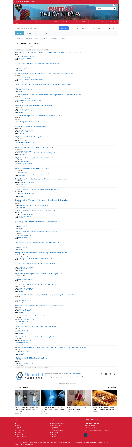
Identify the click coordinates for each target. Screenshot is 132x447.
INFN (22, 184)
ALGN (21, 67)
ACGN (21, 320)
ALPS (24, 351)
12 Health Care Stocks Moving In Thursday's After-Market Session (37, 189)
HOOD (32, 56)
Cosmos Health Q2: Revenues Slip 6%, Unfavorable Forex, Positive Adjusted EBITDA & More (45, 295)
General (29, 300)
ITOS (28, 246)
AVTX (21, 267)
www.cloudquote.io (75, 373)
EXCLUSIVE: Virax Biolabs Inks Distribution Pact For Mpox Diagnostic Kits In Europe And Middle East (48, 95)
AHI (21, 341)
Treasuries (63, 38)
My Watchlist (97, 28)
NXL (31, 151)
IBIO (28, 256)
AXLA (24, 267)
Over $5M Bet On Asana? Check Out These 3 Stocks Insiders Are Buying (38, 242)
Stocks (29, 33)
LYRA (30, 290)
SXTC (23, 321)
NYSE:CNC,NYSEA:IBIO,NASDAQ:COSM (42, 258)
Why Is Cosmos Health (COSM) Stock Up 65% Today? (32, 168)
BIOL (27, 235)
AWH (27, 341)
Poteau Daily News (29, 442)
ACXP (25, 320)
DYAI (32, 67)
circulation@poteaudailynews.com (99, 431)
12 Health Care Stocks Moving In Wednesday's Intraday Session (36, 232)
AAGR (21, 151)
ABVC (21, 351)
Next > (46, 49)
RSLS (26, 195)
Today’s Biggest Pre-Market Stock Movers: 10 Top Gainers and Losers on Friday (41, 179)
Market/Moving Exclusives (31, 79)
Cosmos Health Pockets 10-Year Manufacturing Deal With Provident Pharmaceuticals (43, 84)
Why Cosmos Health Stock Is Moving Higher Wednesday (33, 105)
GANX (28, 130)
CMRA (28, 267)
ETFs (37, 33)
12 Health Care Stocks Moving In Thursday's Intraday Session (35, 337)
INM (28, 225)
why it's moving (33, 111)
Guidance (20, 279)
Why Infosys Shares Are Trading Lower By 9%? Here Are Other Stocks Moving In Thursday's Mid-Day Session (51, 347)
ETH (28, 56)
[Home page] (66, 9)
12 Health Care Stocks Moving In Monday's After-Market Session (36, 210)
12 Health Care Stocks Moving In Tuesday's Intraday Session (35, 263)
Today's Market (22, 163)
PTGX (28, 309)
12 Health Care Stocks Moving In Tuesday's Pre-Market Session (36, 284)
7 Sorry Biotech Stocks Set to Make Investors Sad (31, 126)
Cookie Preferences (28, 444)
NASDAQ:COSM (26, 121)
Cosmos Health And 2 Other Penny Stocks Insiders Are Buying (35, 326)
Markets (19, 33)
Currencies (44, 38)
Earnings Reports (35, 121)
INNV (32, 214)
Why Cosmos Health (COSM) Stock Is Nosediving (31, 358)
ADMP (28, 320)
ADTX (32, 320)
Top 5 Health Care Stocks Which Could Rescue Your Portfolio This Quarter (39, 305)
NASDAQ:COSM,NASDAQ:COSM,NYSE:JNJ (36, 205)
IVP (30, 268)
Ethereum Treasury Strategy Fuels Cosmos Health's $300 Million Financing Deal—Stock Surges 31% (48, 53)
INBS (19, 195)
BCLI (21, 309)
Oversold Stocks (22, 311)
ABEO (21, 193)
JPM (19, 58)
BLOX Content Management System (92, 442)
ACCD (28, 183)
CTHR (25, 225)
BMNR (21, 56)
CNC (21, 256)
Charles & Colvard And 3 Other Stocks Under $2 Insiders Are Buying (37, 221)
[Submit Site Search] (114, 8)
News (36, 38)
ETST (25, 330)
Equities (30, 89)
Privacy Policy (71, 377)
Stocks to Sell (24, 132)
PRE (26, 216)
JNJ (24, 204)
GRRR (22, 353)
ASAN (21, 246)
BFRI (25, 235)
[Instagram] (114, 376)
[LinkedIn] (110, 376)
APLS (23, 341)
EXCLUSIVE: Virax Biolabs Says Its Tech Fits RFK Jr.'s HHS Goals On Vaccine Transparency (44, 74)
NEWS (25, 77)
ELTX (24, 68)
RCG (28, 330)
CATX (31, 235)
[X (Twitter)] (101, 376)
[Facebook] (106, 376)
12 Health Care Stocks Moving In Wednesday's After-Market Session (37, 63)
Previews (20, 142)
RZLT (27, 226)
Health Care (21, 79)
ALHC (25, 67)
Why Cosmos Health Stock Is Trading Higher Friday (32, 137)
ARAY (28, 193)
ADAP (25, 193)
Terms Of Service (82, 377)
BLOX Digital (107, 442)
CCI (19, 353)
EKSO (25, 214)
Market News (28, 58)
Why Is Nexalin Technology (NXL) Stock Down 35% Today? (34, 158)
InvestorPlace (22, 123)
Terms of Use (53, 442)
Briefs (19, 89)
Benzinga (21, 60)
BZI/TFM (20, 68)
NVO (19, 132)
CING (23, 237)
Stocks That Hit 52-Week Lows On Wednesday (30, 316)
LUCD (29, 216)
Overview (29, 38)
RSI (31, 309)
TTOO (19, 290)
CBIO (31, 351)
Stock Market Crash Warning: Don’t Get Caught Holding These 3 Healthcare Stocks (42, 200)
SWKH (19, 321)
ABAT (25, 183)
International (53, 38)
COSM (25, 56)
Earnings (20, 300)
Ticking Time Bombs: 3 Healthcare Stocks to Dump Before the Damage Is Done (41, 253)
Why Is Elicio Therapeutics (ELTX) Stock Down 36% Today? (34, 147)
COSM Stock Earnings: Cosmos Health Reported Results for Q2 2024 (37, 116)
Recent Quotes (81, 28)
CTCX (26, 321)
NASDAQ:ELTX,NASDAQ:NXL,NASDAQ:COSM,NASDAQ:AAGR (40, 153)
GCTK (28, 214)
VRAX (28, 77)
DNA (25, 130)
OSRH (27, 68)
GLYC (31, 130)
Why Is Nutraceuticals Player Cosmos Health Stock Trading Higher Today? (39, 274)
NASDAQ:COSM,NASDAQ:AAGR (33, 174)
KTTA (30, 342)
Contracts (24, 89)
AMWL (32, 183)
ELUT (31, 288)
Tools (45, 33)
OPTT (25, 184)
